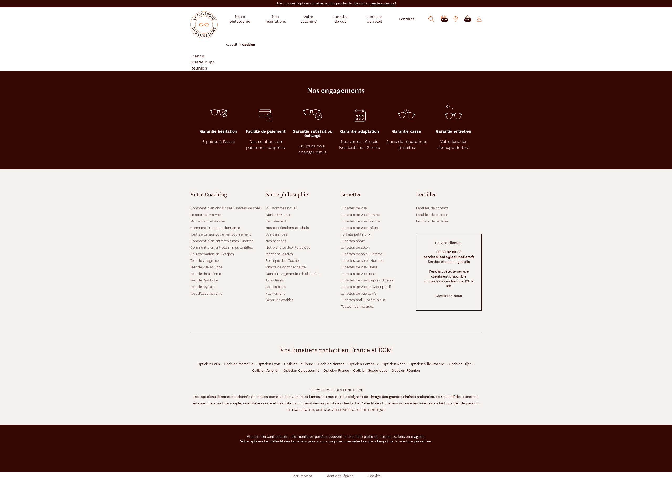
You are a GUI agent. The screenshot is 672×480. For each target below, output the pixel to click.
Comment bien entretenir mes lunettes (221, 241)
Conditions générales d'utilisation (293, 274)
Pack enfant (275, 293)
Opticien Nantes (331, 364)
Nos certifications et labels (287, 228)
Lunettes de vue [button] (340, 18)
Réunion (198, 68)
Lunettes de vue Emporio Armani (367, 280)
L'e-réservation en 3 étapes (212, 254)
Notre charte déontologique (288, 247)
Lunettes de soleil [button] (374, 18)
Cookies (374, 476)
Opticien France (336, 370)
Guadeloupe (202, 62)
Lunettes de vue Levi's (359, 293)
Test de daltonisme (205, 274)
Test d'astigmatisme (206, 293)
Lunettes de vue (354, 208)
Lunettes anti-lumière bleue (363, 300)
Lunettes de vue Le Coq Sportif (366, 287)
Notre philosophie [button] (239, 18)
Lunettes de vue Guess (359, 267)
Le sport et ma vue (205, 215)
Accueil (231, 44)
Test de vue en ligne (206, 267)
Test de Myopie (202, 287)
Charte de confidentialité (286, 267)
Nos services (276, 241)
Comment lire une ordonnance (215, 228)
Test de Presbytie (204, 280)
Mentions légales (279, 254)
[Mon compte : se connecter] (479, 19)
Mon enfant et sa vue (207, 221)
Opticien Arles (394, 364)
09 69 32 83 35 (448, 252)
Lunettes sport (353, 241)
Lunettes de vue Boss (358, 274)
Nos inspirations (275, 18)
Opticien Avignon (266, 370)
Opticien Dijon (460, 364)
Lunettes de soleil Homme (362, 261)
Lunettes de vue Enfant (360, 228)
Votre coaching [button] (308, 18)
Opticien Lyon (269, 364)
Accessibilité (276, 287)
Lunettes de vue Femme (360, 215)
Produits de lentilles (432, 221)
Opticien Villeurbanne (427, 364)
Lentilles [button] (406, 19)
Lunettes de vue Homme (360, 221)
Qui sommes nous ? (282, 208)
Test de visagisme (204, 261)
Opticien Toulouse (299, 364)
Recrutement (276, 221)
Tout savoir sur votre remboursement (220, 234)
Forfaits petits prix (355, 234)
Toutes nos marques (357, 306)
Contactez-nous (279, 215)
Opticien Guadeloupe (370, 370)
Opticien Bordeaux (363, 364)
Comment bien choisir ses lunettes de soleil (226, 208)
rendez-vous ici (383, 3)
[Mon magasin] (455, 19)
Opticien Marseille (239, 364)
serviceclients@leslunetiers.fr (449, 257)
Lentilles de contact (432, 208)
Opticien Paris (208, 364)
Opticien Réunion (406, 370)
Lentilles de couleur (432, 215)
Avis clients (275, 280)
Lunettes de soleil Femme (361, 254)
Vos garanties (276, 234)
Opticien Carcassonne (301, 370)
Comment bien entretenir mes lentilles (221, 247)
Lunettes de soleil (355, 247)
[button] (467, 19)
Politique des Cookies (283, 261)
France (197, 56)
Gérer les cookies (279, 300)
